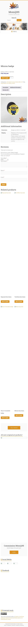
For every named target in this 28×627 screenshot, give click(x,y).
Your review (4, 161)
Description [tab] (5, 87)
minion (13, 83)
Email (2, 177)
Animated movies (11, 82)
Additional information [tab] (15, 87)
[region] (14, 110)
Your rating (4, 158)
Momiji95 (14, 12)
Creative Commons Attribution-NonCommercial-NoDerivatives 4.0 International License (12, 618)
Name (2, 170)
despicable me (4, 83)
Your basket (14, 428)
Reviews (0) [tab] (5, 90)
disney (9, 83)
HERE (14, 552)
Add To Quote (5, 78)
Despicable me (18, 82)
